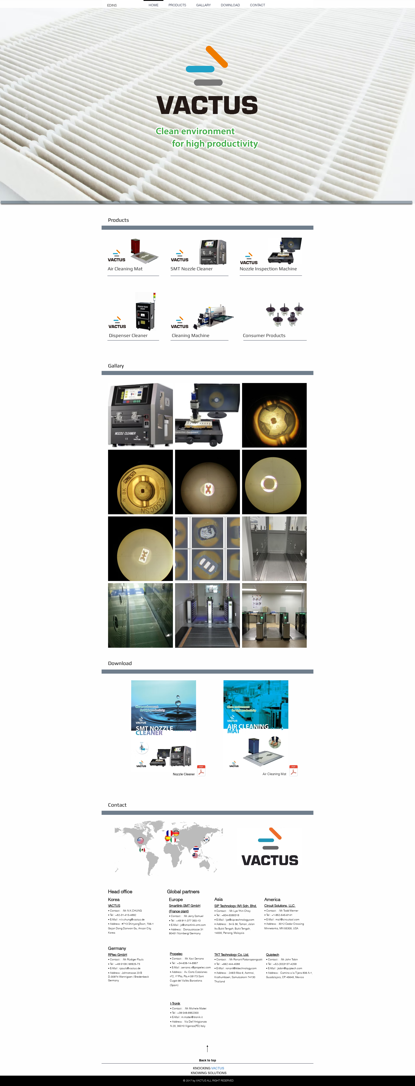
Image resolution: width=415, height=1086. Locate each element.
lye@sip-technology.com (240, 919)
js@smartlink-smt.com (193, 924)
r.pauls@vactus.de (129, 968)
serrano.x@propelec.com (196, 967)
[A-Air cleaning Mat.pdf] (293, 771)
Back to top (207, 1060)
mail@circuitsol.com (287, 919)
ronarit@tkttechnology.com (241, 968)
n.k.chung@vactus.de (132, 919)
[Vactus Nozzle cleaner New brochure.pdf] (201, 771)
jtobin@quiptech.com (289, 968)
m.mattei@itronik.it (192, 1017)
